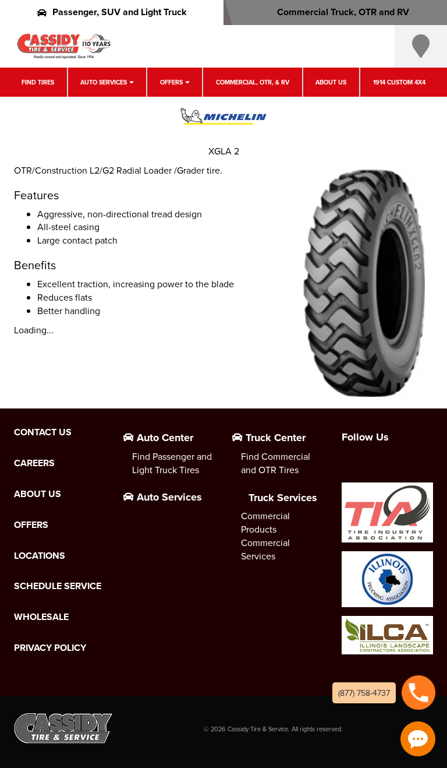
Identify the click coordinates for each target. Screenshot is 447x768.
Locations (39, 555)
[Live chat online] (417, 738)
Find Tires (38, 82)
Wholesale (41, 617)
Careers (34, 463)
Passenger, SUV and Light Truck (119, 12)
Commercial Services (265, 549)
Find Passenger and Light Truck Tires (172, 463)
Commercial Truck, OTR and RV (343, 12)
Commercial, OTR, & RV (252, 82)
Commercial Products (265, 522)
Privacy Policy (50, 648)
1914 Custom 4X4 (399, 82)
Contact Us (43, 432)
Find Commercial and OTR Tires (275, 463)
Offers (171, 82)
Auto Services (103, 82)
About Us (330, 82)
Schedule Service (57, 586)
